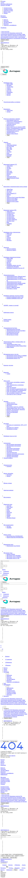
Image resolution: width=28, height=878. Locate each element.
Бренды (2, 762)
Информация (4, 774)
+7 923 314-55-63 (5, 31)
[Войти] (1, 643)
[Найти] (5, 566)
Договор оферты (5, 770)
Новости (3, 767)
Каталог (3, 759)
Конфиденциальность (6, 859)
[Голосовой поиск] (2, 566)
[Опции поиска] (2, 564)
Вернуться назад (5, 755)
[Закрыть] (2, 650)
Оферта (2, 860)
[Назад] (8, 674)
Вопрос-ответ (4, 790)
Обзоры (3, 792)
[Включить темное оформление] (2, 68)
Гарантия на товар (5, 781)
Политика (3, 769)
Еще (8, 135)
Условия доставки (5, 780)
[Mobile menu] (2, 599)
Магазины (3, 777)
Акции (2, 761)
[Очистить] (2, 562)
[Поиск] (2, 642)
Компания (3, 765)
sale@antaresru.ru (5, 42)
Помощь (3, 784)
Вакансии (3, 771)
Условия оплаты (5, 778)
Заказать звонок (5, 39)
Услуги (2, 763)
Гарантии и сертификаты (7, 773)
